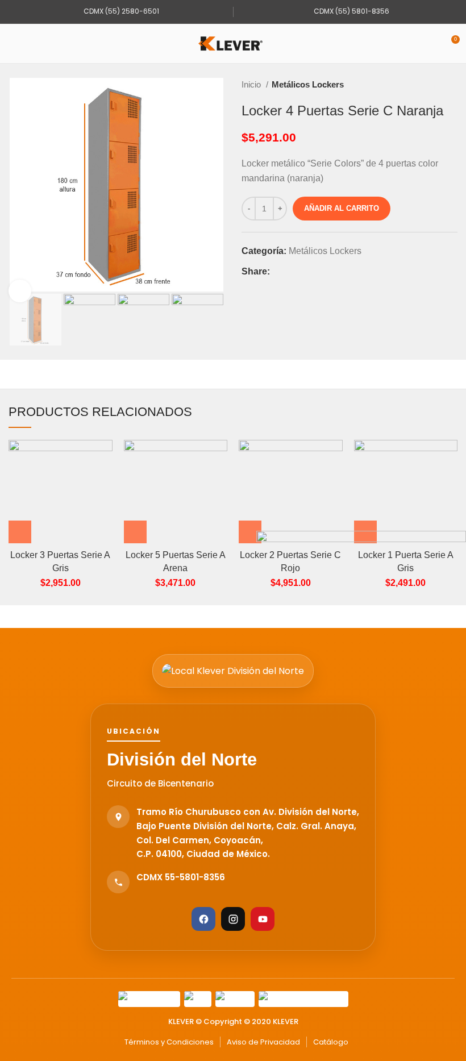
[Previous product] (429, 84)
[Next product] (451, 84)
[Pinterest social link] (305, 271)
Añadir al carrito (341, 208)
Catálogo (330, 1042)
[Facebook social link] (279, 271)
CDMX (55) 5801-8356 (350, 11)
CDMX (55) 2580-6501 (120, 11)
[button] (20, 532)
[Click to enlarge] (20, 291)
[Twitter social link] (292, 271)
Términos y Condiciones (169, 1042)
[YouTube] (262, 919)
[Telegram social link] (331, 271)
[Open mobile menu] (13, 43)
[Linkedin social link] (318, 271)
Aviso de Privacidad (263, 1042)
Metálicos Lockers (308, 84)
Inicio (252, 84)
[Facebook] (203, 919)
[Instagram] (233, 919)
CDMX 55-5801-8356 (180, 877)
